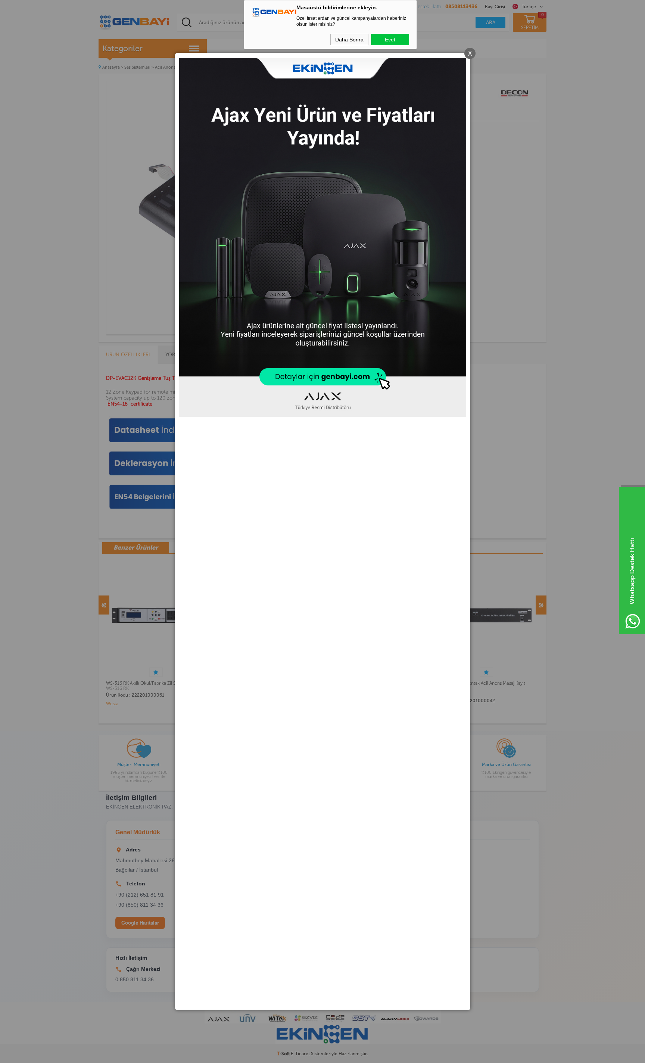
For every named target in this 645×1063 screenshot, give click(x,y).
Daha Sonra (349, 40)
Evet (390, 40)
